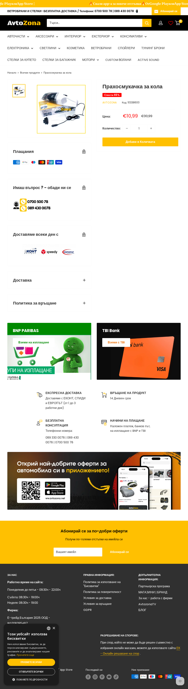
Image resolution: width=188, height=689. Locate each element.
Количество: (111, 128)
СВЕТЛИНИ (48, 48)
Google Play (153, 3)
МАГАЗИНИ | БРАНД (152, 592)
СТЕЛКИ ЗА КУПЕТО (21, 60)
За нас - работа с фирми (155, 598)
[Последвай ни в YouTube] (109, 676)
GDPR (87, 610)
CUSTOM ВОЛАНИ (118, 60)
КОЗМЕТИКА (76, 48)
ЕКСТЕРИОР (101, 36)
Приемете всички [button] (31, 662)
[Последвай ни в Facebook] (88, 676)
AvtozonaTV (147, 604)
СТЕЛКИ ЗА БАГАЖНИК (59, 60)
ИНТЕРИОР (73, 36)
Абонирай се (168, 11)
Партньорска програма (154, 586)
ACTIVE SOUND (148, 60)
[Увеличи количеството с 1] (151, 128)
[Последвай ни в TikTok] (116, 676)
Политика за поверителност (102, 592)
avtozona (109, 102)
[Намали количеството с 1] (127, 128)
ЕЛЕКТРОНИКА (18, 48)
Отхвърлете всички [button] (31, 671)
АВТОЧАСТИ (16, 36)
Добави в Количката (140, 142)
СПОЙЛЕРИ (126, 48)
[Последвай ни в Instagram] (95, 676)
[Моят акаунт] (160, 23)
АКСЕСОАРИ (45, 36)
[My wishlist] (171, 23)
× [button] (53, 628)
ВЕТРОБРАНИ (101, 48)
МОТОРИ (88, 60)
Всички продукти (30, 72)
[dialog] (31, 654)
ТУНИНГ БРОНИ (153, 48)
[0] (177, 23)
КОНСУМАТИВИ (131, 36)
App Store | (20, 3)
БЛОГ (142, 610)
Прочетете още (25, 655)
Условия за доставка (97, 598)
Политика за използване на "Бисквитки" (102, 584)
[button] (31, 680)
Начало (11, 72)
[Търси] (146, 23)
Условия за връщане (97, 604)
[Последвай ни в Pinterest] (102, 676)
